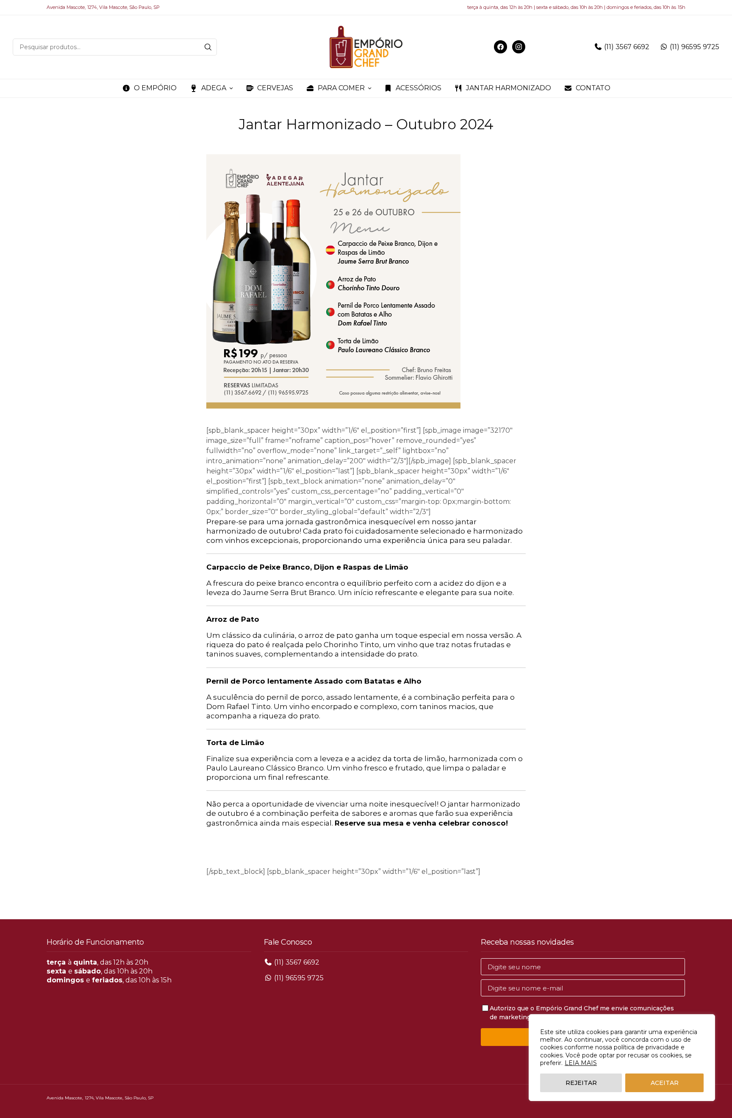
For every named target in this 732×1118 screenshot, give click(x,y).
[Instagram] (518, 46)
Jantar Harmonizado (508, 88)
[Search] (208, 47)
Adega (213, 88)
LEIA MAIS (581, 1063)
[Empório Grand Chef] (366, 47)
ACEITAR (665, 1083)
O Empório (155, 88)
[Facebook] (500, 46)
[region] (622, 1057)
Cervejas (275, 88)
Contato (593, 88)
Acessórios (418, 88)
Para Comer (341, 88)
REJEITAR (581, 1083)
